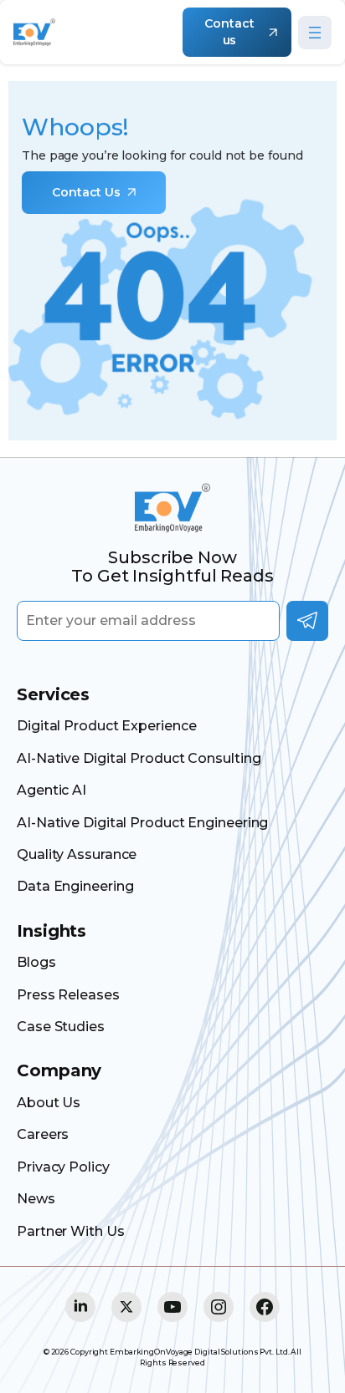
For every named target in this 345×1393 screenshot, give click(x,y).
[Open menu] (315, 32)
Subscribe (307, 621)
